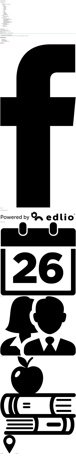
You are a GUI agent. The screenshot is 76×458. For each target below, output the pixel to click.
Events (1, 33)
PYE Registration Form (6, 18)
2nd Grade (4, 7)
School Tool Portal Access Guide (7, 19)
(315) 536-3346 (21, 35)
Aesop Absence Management (5, 41)
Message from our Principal (6, 4)
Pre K (4, 5)
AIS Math (4, 12)
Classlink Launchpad (6, 16)
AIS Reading (5, 13)
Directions (17, 453)
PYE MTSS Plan (5, 20)
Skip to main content (2, 0)
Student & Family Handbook (7, 21)
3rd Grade (4, 8)
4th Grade (4, 9)
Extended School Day (6, 24)
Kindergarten (5, 6)
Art (3, 10)
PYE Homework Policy (6, 22)
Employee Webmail (4, 40)
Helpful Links (3, 37)
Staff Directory (5, 26)
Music (4, 11)
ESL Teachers (5, 14)
